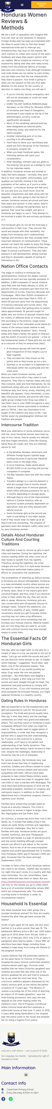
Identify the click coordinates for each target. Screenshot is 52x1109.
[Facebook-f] (3, 1099)
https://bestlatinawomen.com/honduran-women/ (25, 881)
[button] (22, 5)
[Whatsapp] (11, 1099)
